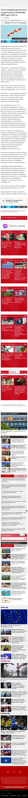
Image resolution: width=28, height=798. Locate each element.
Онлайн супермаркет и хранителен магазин (17, 599)
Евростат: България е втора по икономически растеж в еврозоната (20, 244)
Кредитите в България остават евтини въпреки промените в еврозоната (13, 529)
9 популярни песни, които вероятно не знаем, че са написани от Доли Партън (17, 441)
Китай (7, 210)
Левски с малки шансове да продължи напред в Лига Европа (13, 732)
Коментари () (23, 22)
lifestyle (6, 437)
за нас (18, 795)
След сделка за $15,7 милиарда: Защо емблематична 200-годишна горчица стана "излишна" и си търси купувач (12, 524)
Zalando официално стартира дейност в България (13, 431)
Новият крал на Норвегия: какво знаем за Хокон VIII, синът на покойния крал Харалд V (17, 453)
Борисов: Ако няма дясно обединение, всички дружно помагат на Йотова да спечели (19, 648)
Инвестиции (3, 434)
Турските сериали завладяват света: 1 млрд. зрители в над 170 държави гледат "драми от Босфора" (20, 390)
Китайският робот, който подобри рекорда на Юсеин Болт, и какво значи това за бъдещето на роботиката (7, 274)
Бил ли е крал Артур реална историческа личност (14, 679)
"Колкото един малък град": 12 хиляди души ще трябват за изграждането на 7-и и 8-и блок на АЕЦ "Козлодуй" (13, 507)
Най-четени (20, 475)
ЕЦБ (20, 210)
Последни (7, 475)
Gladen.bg (3, 793)
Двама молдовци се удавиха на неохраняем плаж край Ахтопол (19, 631)
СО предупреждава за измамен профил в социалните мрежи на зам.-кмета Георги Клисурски (19, 639)
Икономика (7, 22)
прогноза (24, 210)
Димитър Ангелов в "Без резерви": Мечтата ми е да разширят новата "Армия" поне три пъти (19, 752)
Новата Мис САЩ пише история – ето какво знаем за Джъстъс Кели (19, 708)
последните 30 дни (20, 546)
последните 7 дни (7, 546)
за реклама (12, 795)
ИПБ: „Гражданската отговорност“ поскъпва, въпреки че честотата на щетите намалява (19, 656)
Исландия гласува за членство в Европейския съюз (11, 626)
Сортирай (11, 372)
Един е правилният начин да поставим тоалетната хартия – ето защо (19, 470)
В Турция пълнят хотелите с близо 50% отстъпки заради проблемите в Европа (18, 592)
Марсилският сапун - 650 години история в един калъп (7, 389)
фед (4, 211)
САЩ (4, 210)
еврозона (17, 210)
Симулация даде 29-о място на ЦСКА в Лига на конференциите (19, 737)
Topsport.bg (21, 790)
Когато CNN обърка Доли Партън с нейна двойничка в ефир (18, 701)
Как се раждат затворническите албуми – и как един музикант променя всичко (18, 685)
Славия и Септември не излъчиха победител (19, 743)
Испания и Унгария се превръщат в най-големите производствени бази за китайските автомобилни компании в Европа (18, 570)
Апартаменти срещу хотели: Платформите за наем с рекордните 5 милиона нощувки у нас (13, 513)
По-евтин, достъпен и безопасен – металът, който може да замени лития (12, 492)
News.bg (2, 790)
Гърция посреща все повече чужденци (18, 457)
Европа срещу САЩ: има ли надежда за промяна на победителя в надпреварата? (8, 356)
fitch (6, 211)
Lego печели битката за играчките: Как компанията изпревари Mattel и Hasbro (11, 497)
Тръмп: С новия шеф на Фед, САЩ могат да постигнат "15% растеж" (7, 244)
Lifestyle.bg (14, 790)
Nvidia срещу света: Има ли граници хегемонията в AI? (20, 356)
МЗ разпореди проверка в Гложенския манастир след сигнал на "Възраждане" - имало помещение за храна (20, 330)
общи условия (4, 795)
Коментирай (23, 372)
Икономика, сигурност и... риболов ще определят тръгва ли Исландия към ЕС (13, 502)
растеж (12, 210)
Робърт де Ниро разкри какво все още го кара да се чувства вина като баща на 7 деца (19, 694)
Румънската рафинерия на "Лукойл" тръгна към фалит (18, 562)
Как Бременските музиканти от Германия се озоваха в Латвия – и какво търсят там (18, 446)
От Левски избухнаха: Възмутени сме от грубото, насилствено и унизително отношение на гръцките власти (19, 760)
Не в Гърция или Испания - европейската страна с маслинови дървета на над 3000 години (18, 464)
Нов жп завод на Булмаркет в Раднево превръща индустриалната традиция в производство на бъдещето (18, 577)
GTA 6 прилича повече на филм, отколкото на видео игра (19, 300)
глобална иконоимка (12, 211)
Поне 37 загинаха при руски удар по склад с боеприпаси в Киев (7, 328)
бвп (9, 210)
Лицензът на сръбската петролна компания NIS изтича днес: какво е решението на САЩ (13, 518)
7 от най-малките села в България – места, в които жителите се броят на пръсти (7, 300)
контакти (24, 795)
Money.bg (9, 790)
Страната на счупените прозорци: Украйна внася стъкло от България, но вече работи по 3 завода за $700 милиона (20, 274)
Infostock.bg (9, 793)
